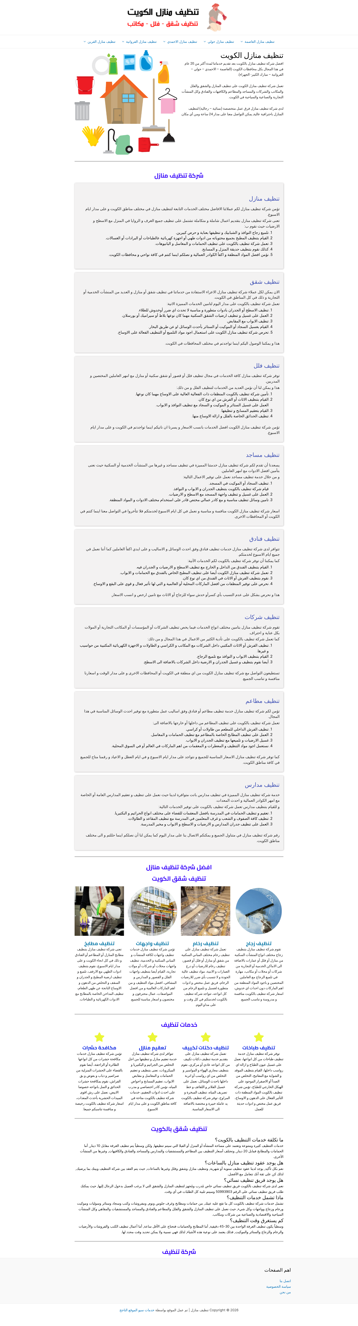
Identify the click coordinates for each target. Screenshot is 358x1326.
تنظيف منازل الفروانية (141, 42)
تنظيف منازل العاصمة (259, 42)
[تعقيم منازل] (152, 1037)
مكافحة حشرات (99, 1047)
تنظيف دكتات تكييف (205, 1047)
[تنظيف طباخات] (258, 1037)
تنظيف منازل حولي (221, 42)
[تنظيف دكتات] (205, 1037)
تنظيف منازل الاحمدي (182, 42)
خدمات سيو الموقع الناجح (137, 1310)
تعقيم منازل (152, 1047)
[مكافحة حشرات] (99, 1037)
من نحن (285, 1292)
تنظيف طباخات (258, 1047)
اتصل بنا (285, 1281)
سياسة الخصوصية (278, 1286)
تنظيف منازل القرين (101, 42)
